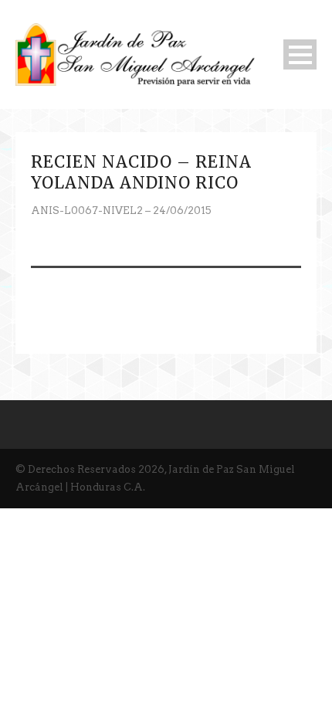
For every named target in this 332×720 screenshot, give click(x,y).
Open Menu (300, 54)
